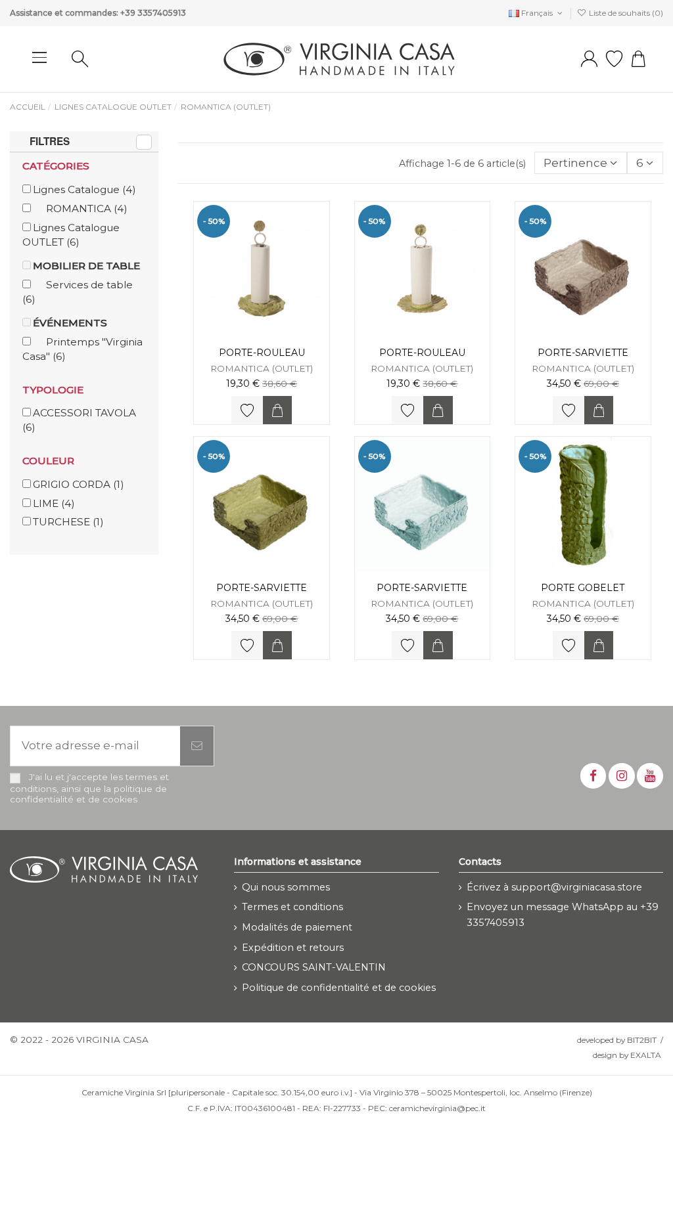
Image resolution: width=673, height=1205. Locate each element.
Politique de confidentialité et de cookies (339, 988)
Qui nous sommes (286, 887)
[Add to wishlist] (247, 410)
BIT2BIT (642, 1040)
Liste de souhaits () (625, 13)
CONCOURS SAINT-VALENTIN (314, 967)
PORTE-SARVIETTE (583, 353)
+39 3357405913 (153, 13)
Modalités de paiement (297, 927)
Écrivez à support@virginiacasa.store (554, 887)
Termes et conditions (292, 907)
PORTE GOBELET (582, 588)
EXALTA (645, 1055)
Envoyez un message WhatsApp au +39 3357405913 (563, 915)
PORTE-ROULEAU (262, 353)
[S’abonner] (197, 746)
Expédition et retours (293, 947)
